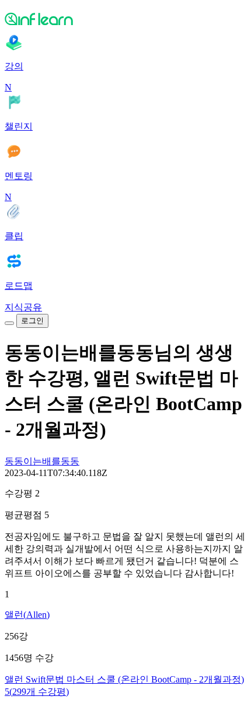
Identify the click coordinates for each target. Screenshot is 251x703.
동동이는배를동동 (42, 461)
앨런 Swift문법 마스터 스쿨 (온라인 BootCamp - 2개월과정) (124, 679)
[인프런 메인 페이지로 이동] (125, 19)
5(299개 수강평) (37, 692)
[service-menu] (9, 323)
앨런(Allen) (27, 615)
